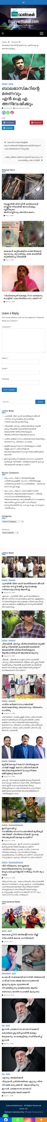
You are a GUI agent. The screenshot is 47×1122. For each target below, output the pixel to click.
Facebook (9, 122)
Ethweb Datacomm (33, 1112)
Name (5, 358)
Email (5, 368)
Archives (5, 529)
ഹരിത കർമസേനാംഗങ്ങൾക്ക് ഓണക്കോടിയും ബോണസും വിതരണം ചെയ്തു (22, 707)
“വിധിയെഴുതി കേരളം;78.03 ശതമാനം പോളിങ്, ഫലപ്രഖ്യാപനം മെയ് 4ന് (23, 297)
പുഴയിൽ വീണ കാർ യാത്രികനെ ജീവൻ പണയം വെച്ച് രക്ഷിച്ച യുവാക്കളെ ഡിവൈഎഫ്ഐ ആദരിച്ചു (22, 419)
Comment (7, 327)
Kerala (11, 83)
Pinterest (37, 122)
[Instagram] (12, 112)
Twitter (23, 122)
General (4, 83)
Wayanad (11, 580)
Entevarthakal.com (23, 21)
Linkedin (9, 128)
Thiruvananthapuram (15, 825)
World (9, 930)
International (6, 973)
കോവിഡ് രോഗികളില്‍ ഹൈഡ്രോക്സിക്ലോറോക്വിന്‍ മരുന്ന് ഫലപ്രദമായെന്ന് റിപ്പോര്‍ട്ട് (22, 145)
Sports (4, 930)
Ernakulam (12, 761)
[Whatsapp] (8, 112)
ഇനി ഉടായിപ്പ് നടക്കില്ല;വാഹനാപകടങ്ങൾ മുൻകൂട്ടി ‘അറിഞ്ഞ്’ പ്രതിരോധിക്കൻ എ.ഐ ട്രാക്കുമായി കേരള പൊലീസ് (24, 462)
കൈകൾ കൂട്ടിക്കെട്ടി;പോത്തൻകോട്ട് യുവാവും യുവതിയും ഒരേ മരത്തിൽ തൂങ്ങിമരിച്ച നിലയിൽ (22, 253)
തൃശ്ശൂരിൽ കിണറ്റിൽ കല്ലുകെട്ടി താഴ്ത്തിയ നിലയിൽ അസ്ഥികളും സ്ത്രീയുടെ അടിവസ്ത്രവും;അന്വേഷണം (21, 208)
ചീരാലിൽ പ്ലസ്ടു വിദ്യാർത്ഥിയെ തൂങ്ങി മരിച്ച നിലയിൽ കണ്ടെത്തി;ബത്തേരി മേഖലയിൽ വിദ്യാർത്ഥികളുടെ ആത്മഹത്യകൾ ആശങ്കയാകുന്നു (23, 648)
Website (5, 379)
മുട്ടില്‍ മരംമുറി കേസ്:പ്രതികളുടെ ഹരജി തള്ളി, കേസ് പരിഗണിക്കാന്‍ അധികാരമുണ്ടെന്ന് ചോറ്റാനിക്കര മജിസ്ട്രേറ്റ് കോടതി (20, 769)
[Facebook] (4, 112)
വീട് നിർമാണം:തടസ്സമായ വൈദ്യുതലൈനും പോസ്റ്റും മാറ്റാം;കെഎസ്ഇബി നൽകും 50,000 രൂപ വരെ (23, 870)
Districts (4, 580)
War (3, 1025)
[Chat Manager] (5, 1117)
